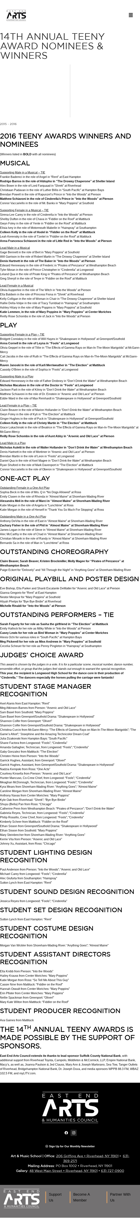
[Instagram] (74, 1133)
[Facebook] (66, 1133)
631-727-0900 (112, 1170)
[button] (131, 15)
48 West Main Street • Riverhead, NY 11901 (63, 1170)
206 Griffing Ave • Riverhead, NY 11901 (87, 1156)
